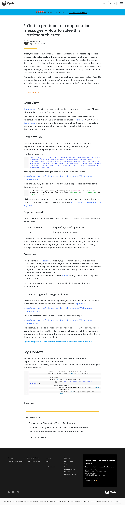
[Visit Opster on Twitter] (17, 492)
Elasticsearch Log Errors (71, 474)
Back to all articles (35, 437)
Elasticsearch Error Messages (69, 470)
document (46, 261)
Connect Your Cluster (77, 12)
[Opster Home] (9, 3)
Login (104, 3)
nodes (65, 275)
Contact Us (90, 481)
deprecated (29, 123)
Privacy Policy (95, 501)
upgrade (79, 303)
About (47, 461)
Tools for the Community (34, 461)
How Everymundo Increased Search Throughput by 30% (56, 431)
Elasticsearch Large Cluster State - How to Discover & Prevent (59, 427)
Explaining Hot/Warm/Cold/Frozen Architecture (52, 423)
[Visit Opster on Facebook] (9, 492)
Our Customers (50, 464)
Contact (112, 3)
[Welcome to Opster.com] (111, 492)
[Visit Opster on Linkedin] (13, 492)
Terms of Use (107, 501)
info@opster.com (50, 467)
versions (80, 120)
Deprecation (30, 109)
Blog (65, 464)
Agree (118, 501)
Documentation (68, 461)
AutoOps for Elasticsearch (15, 461)
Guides (66, 467)
